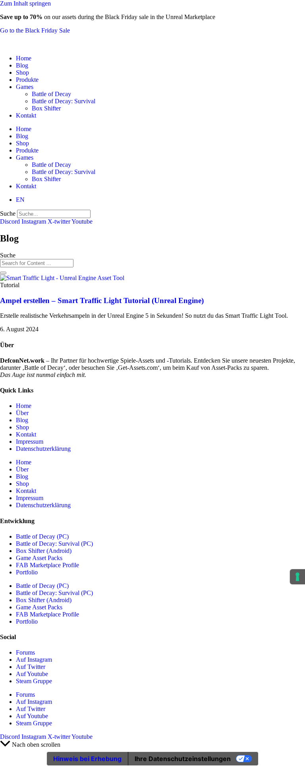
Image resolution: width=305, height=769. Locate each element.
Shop (22, 72)
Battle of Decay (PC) (42, 536)
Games (24, 86)
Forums (25, 652)
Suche (7, 213)
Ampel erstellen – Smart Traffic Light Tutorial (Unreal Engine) (102, 300)
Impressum (29, 441)
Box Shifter (46, 108)
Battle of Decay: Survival (63, 101)
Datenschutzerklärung (43, 448)
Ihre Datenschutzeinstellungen (183, 759)
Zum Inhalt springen (25, 3)
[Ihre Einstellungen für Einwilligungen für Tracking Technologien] (297, 576)
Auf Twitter (30, 666)
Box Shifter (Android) (43, 550)
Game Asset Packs (39, 558)
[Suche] (3, 273)
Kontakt (26, 115)
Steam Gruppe (34, 681)
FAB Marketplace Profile (47, 565)
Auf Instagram (34, 659)
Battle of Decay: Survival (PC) (54, 543)
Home (23, 58)
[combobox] (36, 263)
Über (22, 413)
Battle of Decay (51, 94)
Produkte (27, 79)
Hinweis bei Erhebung (87, 759)
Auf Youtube (32, 673)
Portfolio (27, 572)
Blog (22, 65)
